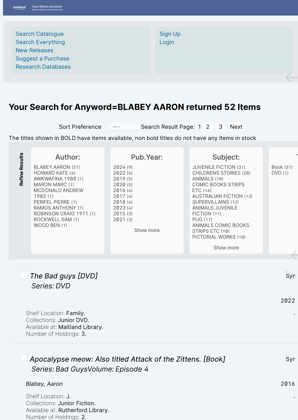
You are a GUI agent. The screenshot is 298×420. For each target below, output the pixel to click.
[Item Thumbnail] (290, 275)
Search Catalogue (40, 33)
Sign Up (170, 33)
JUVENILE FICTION (213, 167)
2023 (119, 208)
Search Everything (40, 42)
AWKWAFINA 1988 (55, 179)
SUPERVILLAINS (210, 202)
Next (236, 126)
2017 (119, 196)
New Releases (34, 50)
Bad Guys (71, 369)
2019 (119, 179)
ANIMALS (203, 179)
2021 (119, 219)
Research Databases (43, 66)
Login (167, 42)
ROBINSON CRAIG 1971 (61, 213)
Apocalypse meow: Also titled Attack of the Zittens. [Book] (127, 359)
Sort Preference (80, 126)
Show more (147, 230)
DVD (276, 173)
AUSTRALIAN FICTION (217, 196)
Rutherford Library (83, 410)
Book (277, 167)
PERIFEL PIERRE (52, 202)
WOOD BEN (47, 225)
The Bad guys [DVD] (64, 276)
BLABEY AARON (52, 167)
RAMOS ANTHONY (55, 208)
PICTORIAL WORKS (214, 237)
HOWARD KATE (51, 173)
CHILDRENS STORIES (216, 173)
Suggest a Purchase (42, 58)
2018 (119, 202)
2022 (119, 173)
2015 (119, 213)
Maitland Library (80, 326)
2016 (119, 190)
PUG (197, 219)
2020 (119, 184)
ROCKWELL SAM (53, 219)
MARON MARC (50, 184)
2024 (119, 167)
